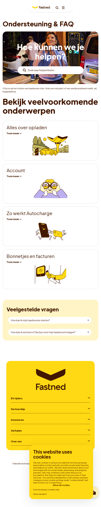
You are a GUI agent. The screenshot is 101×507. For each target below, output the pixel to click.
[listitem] (50, 140)
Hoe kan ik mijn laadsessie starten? (30, 320)
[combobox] (50, 70)
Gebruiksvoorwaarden (23, 463)
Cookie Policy (55, 482)
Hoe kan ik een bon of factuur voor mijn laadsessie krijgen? (43, 332)
